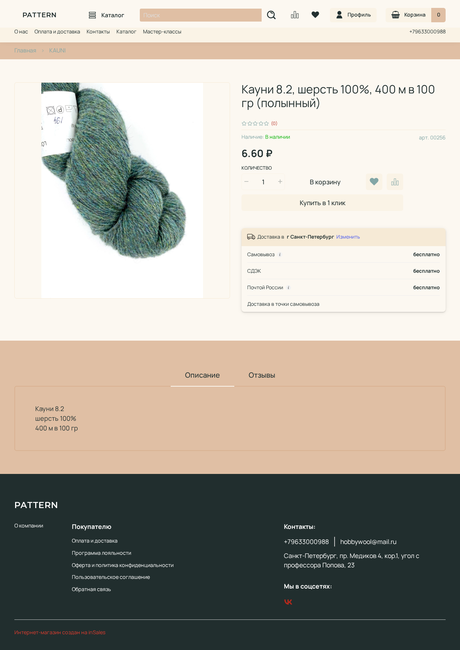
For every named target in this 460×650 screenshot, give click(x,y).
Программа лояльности (101, 552)
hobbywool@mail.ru (368, 541)
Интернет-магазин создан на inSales (60, 632)
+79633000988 (427, 31)
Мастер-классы (162, 31)
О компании (28, 525)
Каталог (112, 15)
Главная (25, 50)
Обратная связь (91, 589)
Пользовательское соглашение (111, 576)
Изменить (348, 237)
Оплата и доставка (57, 31)
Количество (257, 168)
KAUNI (57, 50)
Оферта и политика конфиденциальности (123, 565)
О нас (21, 31)
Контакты (98, 31)
